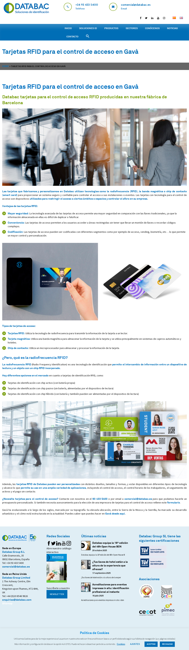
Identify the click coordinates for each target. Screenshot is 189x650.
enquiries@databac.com (16, 599)
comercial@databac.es (138, 498)
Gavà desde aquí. (115, 513)
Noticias (172, 28)
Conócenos (152, 28)
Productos (111, 28)
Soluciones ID (88, 28)
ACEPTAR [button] (151, 644)
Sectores (132, 28)
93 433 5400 (99, 498)
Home (5, 66)
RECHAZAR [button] (167, 644)
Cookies (121, 644)
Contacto (72, 36)
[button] (87, 36)
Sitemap (7, 603)
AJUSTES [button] (135, 644)
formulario (173, 502)
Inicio (68, 28)
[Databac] (26, 12)
